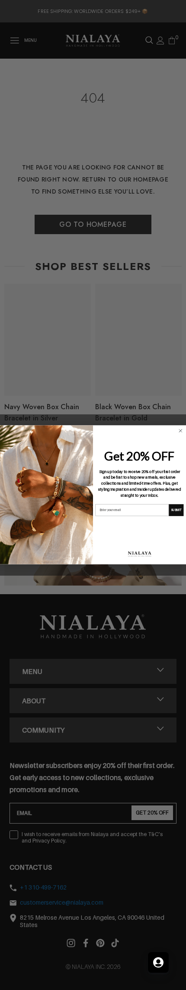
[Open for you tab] (158, 962)
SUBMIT (176, 510)
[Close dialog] (180, 431)
